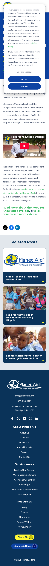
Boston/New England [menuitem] (24, 470)
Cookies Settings (24, 72)
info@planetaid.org (24, 395)
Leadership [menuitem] (24, 442)
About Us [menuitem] (24, 432)
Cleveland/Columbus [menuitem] (24, 479)
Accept (24, 79)
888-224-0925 (24, 401)
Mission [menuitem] (24, 437)
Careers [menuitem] (24, 452)
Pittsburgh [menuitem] (24, 484)
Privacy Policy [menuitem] (24, 526)
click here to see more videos (22, 212)
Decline (24, 86)
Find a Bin (23, 537)
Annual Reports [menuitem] (24, 447)
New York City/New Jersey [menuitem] (25, 489)
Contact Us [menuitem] (24, 457)
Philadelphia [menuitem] (24, 494)
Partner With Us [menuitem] (24, 521)
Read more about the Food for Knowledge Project (23, 209)
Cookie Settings (23, 546)
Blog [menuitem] (24, 507)
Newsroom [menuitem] (24, 517)
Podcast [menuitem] (24, 512)
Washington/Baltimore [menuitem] (24, 474)
